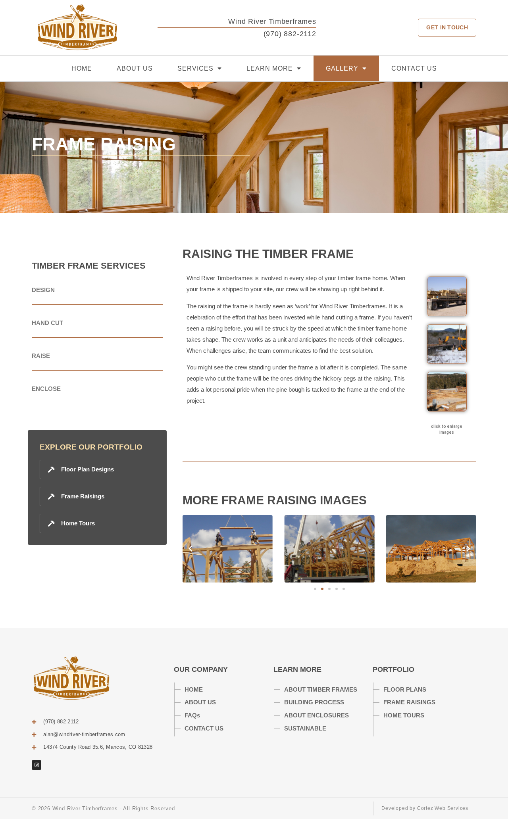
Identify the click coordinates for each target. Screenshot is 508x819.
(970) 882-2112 (290, 34)
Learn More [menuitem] (269, 68)
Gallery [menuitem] (342, 68)
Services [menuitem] (195, 68)
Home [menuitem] (81, 68)
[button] (190, 549)
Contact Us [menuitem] (414, 68)
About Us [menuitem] (135, 68)
